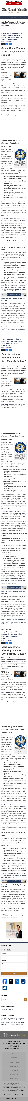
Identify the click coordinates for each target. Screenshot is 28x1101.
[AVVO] (4, 988)
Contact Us (23, 17)
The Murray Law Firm (7, 218)
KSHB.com (12, 389)
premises (3, 156)
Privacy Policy (14, 1062)
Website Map (14, 1074)
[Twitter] (11, 981)
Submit (14, 973)
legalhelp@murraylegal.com (15, 1048)
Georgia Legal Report (7, 1009)
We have (3, 59)
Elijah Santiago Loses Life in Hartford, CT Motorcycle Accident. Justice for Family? (12, 1023)
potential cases (19, 289)
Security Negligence (5, 328)
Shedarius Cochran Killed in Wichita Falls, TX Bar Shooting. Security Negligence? (13, 1019)
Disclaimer (14, 1066)
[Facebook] (4, 981)
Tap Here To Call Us (14, 3)
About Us (14, 17)
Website (14, 1058)
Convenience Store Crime (11, 326)
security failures (15, 60)
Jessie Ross (7, 329)
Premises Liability (21, 326)
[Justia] (23, 981)
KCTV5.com (4, 404)
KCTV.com (4, 105)
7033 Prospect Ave (9, 622)
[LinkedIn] (17, 981)
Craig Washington (17, 622)
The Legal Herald (14, 10)
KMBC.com (4, 692)
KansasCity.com (13, 83)
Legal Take (4, 66)
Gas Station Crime (21, 619)
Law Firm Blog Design (13, 1098)
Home (4, 17)
